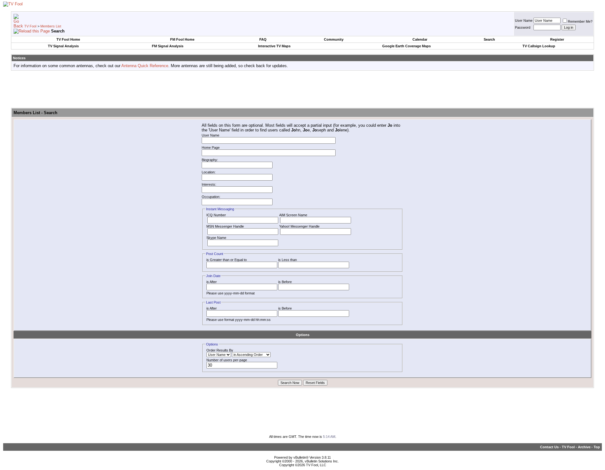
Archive (584, 447)
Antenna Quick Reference (144, 65)
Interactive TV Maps (274, 46)
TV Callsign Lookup (538, 46)
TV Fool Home (68, 39)
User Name (524, 20)
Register (557, 39)
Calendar (419, 39)
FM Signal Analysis (167, 46)
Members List (50, 26)
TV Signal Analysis (63, 46)
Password (522, 27)
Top (597, 447)
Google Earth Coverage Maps (406, 46)
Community (333, 39)
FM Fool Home (182, 39)
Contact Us (549, 447)
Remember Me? (580, 21)
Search (489, 39)
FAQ (263, 39)
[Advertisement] (302, 89)
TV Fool (30, 26)
